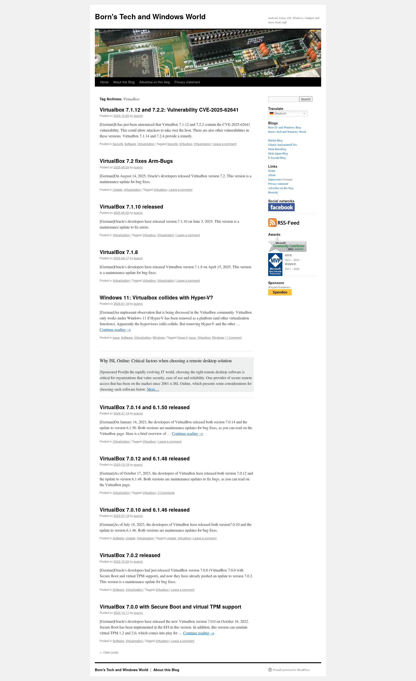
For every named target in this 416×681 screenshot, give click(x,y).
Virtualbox (185, 144)
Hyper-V (182, 337)
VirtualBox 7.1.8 (119, 251)
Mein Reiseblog (277, 149)
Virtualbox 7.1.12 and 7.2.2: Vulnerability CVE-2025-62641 (169, 109)
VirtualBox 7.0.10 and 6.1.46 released (145, 509)
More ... (153, 389)
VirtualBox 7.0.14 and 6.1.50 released (145, 407)
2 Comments (166, 492)
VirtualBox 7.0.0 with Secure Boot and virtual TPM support (170, 606)
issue (116, 337)
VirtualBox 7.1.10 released (131, 206)
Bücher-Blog (275, 140)
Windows (159, 337)
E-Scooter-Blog (277, 157)
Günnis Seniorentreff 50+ (282, 144)
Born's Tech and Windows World (150, 16)
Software (130, 144)
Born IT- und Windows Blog (284, 127)
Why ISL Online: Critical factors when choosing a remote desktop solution (166, 360)
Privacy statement (187, 82)
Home (104, 82)
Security (118, 144)
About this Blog (124, 82)
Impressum (274, 179)
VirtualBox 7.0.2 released (130, 555)
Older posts (109, 652)
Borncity (273, 192)
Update (117, 189)
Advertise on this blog (154, 82)
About (271, 175)
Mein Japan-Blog (278, 153)
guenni (138, 116)
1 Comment (233, 337)
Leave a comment (224, 144)
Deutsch (279, 113)
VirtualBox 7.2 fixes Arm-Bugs (136, 160)
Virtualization (146, 144)
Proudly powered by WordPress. (291, 670)
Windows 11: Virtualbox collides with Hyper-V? (156, 297)
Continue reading (115, 329)
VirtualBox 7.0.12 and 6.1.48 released (145, 458)
